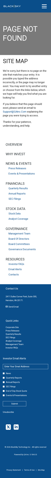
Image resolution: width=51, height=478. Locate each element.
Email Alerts (15, 269)
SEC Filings (14, 198)
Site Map (41, 472)
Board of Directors (18, 238)
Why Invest (15, 154)
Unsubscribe (8, 412)
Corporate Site (16, 327)
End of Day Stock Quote (16, 391)
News (8, 373)
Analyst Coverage (18, 218)
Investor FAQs (16, 264)
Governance (17, 229)
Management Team (19, 233)
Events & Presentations (21, 173)
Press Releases (17, 168)
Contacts (13, 274)
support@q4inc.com (14, 111)
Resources (15, 259)
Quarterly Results (18, 188)
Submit (14, 403)
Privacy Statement (14, 472)
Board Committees (19, 244)
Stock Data (15, 209)
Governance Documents (22, 249)
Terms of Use (29, 472)
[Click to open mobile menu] (44, 6)
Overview (14, 145)
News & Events (18, 164)
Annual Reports (17, 193)
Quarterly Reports (14, 378)
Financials (15, 184)
